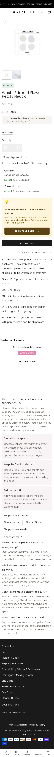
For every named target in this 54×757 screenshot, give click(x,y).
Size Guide (7, 132)
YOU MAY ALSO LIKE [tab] (27, 378)
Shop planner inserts (15, 529)
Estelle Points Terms (13, 686)
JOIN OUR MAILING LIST (14, 712)
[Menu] (5, 12)
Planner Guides (12, 522)
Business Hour (10, 704)
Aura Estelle (22, 725)
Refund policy (11, 730)
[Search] (42, 12)
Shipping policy (28, 734)
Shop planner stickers (16, 515)
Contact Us (8, 646)
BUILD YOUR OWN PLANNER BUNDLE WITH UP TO (28, 4)
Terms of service (41, 730)
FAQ (4, 652)
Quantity (6, 140)
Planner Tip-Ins (34, 522)
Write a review (27, 352)
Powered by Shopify (36, 725)
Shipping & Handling (13, 663)
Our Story (7, 692)
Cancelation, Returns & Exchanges (21, 669)
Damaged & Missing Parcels (17, 675)
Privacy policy (26, 730)
